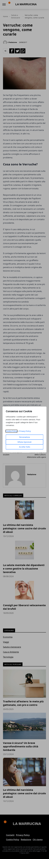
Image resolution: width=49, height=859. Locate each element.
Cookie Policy (11, 431)
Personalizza (24, 437)
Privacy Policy (25, 431)
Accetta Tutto (24, 447)
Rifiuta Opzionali (25, 442)
